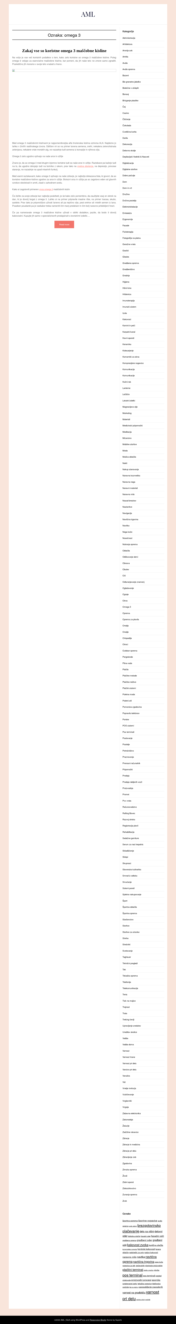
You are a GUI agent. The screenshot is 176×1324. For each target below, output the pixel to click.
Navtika (126, 525)
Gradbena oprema (131, 263)
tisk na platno (133, 1287)
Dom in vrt (127, 187)
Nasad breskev (129, 500)
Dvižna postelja (129, 200)
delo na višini (147, 1231)
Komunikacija (129, 369)
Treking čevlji (128, 1019)
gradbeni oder (144, 1240)
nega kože (159, 1262)
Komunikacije (129, 375)
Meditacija (127, 431)
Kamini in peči (129, 325)
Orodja (126, 625)
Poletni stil (127, 700)
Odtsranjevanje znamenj (133, 581)
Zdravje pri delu (129, 1150)
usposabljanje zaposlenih (150, 1286)
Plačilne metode (130, 675)
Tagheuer (127, 956)
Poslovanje (127, 738)
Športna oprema (130, 913)
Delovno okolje (129, 150)
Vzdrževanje (128, 1094)
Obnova (126, 563)
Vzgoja (126, 1106)
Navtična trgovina (130, 519)
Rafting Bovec (129, 813)
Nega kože (127, 531)
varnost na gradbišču (134, 1292)
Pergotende (128, 656)
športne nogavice (147, 1220)
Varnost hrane (129, 1056)
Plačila (125, 669)
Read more (64, 224)
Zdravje (126, 1138)
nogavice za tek (129, 1265)
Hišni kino (127, 287)
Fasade (126, 225)
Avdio (125, 62)
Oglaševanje (128, 588)
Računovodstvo (130, 806)
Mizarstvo (127, 438)
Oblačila (126, 550)
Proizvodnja (128, 788)
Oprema (126, 613)
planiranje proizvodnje (153, 1265)
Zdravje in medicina (131, 1144)
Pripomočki (128, 769)
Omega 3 (127, 606)
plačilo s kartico (148, 1270)
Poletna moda (129, 694)
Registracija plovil (130, 825)
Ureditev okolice (130, 1032)
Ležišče (126, 394)
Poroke (126, 719)
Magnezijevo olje (130, 406)
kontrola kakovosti (146, 1248)
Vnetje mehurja (129, 1088)
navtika (141, 1257)
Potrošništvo (128, 750)
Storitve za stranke (131, 931)
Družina (126, 194)
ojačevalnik (140, 1265)
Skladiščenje (128, 850)
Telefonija (127, 981)
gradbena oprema (129, 1240)
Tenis (125, 994)
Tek (124, 969)
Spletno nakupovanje (132, 894)
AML (88, 14)
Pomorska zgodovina (132, 706)
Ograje (126, 594)
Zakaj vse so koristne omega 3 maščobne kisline (64, 50)
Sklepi (125, 856)
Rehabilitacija (128, 831)
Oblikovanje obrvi (130, 556)
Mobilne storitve (130, 444)
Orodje (126, 631)
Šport (125, 900)
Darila (125, 137)
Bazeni (126, 75)
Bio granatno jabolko (132, 81)
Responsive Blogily (98, 1319)
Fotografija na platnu (132, 237)
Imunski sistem (129, 306)
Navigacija (127, 513)
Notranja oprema (130, 544)
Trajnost (126, 1006)
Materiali (126, 419)
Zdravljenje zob (129, 1156)
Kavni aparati (128, 337)
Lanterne (126, 387)
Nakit (125, 463)
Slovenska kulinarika (132, 869)
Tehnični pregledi (130, 963)
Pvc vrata (127, 800)
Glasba (126, 256)
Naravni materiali (130, 488)
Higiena (126, 281)
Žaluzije (126, 1125)
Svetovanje (128, 950)
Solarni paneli (128, 888)
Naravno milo (128, 494)
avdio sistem (133, 1226)
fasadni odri (157, 1236)
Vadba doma (128, 1044)
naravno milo (130, 1257)
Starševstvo (128, 919)
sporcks (156, 1280)
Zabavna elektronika (132, 1113)
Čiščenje (126, 119)
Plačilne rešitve (129, 681)
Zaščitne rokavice (130, 1132)
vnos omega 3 (46, 189)
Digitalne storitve (130, 169)
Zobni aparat (128, 1182)
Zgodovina (127, 1163)
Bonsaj (126, 94)
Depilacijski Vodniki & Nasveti (136, 156)
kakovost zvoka (137, 1244)
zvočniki (147, 1300)
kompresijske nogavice (130, 1249)
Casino (126, 112)
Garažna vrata (129, 244)
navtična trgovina (143, 1262)
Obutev (126, 569)
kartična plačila (156, 1245)
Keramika (127, 344)
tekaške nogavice (145, 1283)
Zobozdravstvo (129, 1188)
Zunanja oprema (130, 1194)
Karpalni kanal (129, 331)
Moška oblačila (129, 456)
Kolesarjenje (128, 350)
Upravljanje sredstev (132, 1025)
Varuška (126, 1075)
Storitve (126, 925)
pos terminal (132, 1275)
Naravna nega (129, 481)
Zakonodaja (128, 1119)
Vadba (125, 1038)
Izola (125, 313)
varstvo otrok (140, 1300)
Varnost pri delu (129, 1063)
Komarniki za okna (131, 356)
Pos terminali (128, 731)
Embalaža (127, 213)
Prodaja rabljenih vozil (132, 781)
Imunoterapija (129, 300)
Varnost (126, 1050)
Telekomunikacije (130, 988)
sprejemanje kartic (130, 1283)
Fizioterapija (128, 231)
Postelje (126, 744)
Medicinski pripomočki (133, 425)
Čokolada (127, 125)
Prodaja (126, 775)
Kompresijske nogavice (133, 363)
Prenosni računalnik (131, 763)
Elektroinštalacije (130, 206)
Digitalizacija (128, 162)
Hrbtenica (127, 294)
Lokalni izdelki (129, 400)
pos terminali (149, 1275)
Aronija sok (128, 50)
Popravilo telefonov (131, 713)
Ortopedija (127, 638)
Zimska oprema (130, 1169)
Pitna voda (127, 663)
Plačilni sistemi (129, 688)
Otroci (125, 644)
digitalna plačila (134, 1236)
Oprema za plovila (131, 619)
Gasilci (126, 250)
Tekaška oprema (130, 975)
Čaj (124, 106)
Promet (126, 794)
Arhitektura (127, 44)
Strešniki (126, 944)
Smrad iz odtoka (130, 875)
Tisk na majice (129, 1000)
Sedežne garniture (131, 838)
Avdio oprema (129, 69)
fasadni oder (146, 1236)
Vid (124, 1082)
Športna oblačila (130, 906)
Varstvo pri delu (129, 1069)
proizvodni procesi (141, 1280)
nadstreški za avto (136, 1252)
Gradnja (126, 275)
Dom (125, 181)
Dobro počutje (129, 175)
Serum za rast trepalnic (133, 844)
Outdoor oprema (130, 650)
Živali (125, 1175)
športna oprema (130, 1220)
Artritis (125, 56)
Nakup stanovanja (131, 469)
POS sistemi (128, 725)
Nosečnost (127, 538)
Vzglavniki (127, 1100)
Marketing (127, 413)
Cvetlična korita (129, 131)
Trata (125, 1013)
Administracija (129, 37)
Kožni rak (127, 381)
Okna (125, 600)
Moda (125, 450)
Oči (124, 575)
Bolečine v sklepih (131, 87)
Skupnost (127, 863)
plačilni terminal (133, 1269)
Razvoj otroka (129, 819)
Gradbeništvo (129, 269)
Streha (125, 938)
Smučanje (127, 881)
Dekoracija (127, 144)
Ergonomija (128, 219)
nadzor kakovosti (151, 1252)
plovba (156, 1270)
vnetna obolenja (85, 166)
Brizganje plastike (130, 100)
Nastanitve (127, 506)
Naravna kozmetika (131, 475)
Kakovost (127, 319)
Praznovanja (128, 756)
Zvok (125, 1200)
